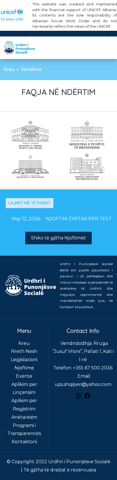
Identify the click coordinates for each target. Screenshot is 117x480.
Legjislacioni (24, 359)
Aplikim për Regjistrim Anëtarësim (24, 409)
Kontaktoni (24, 441)
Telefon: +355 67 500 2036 (82, 368)
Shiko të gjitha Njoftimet (58, 238)
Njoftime (24, 368)
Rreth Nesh (24, 351)
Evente (24, 376)
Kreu (8, 69)
